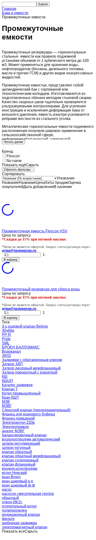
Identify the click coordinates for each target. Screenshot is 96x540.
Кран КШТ (10, 397)
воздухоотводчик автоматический (31, 439)
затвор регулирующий (21, 443)
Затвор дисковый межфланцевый (31, 368)
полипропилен (14, 510)
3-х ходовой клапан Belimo (25, 326)
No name (14, 161)
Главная (9, 9)
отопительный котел (19, 506)
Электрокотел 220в (18, 423)
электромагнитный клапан (24, 527)
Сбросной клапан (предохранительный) (36, 410)
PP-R (6, 335)
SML (6, 343)
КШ (4, 377)
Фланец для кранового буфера (28, 414)
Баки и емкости (15, 13)
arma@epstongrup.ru (19, 250)
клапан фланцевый (18, 464)
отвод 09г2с (12, 502)
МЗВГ (7, 406)
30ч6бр (8, 331)
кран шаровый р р (17, 481)
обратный (10, 498)
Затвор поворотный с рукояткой (29, 372)
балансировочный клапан (24, 435)
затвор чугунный (16, 448)
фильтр (8, 519)
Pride (6, 339)
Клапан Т (10, 389)
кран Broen (11, 477)
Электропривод (15, 427)
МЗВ (6, 402)
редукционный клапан (21, 515)
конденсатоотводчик (19, 469)
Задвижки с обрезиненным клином (32, 360)
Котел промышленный (21, 393)
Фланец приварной (18, 418)
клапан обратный (17, 452)
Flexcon (13, 156)
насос (7, 489)
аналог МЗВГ (13, 431)
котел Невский (14, 473)
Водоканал (11, 351)
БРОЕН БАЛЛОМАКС (21, 347)
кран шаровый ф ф (18, 485)
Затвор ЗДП (12, 364)
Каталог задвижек (17, 385)
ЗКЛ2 (6, 356)
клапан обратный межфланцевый (31, 456)
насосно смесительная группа (28, 494)
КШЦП (7, 381)
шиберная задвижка (19, 523)
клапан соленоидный (20, 460)
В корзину (11, 259)
